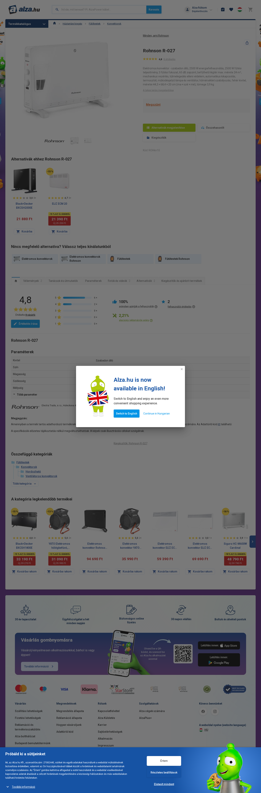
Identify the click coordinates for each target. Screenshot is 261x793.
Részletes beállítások (164, 772)
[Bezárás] (182, 369)
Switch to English (126, 413)
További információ (23, 786)
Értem (164, 760)
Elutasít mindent (164, 784)
